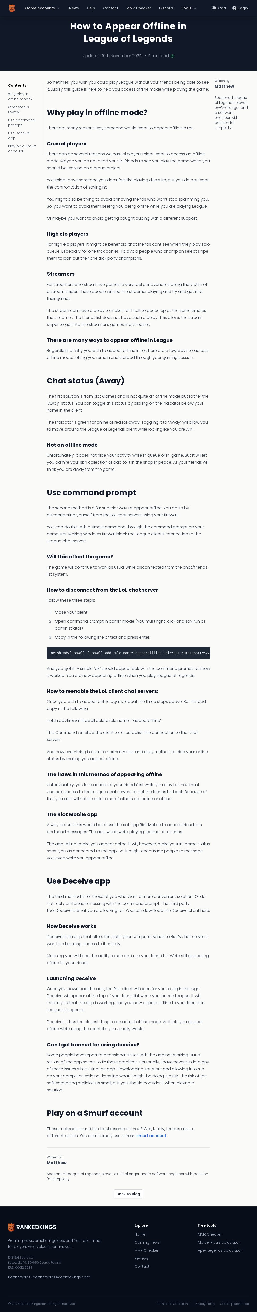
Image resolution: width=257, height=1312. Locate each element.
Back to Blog (128, 1193)
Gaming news (147, 1242)
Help (91, 8)
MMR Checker (138, 8)
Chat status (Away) (18, 110)
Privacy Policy (205, 1304)
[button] (43, 8)
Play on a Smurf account (22, 149)
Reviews (142, 1258)
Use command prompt (21, 123)
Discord (166, 8)
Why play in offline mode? (20, 96)
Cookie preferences (234, 1304)
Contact (110, 8)
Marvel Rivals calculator (219, 1242)
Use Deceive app (19, 136)
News (74, 8)
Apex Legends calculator (220, 1250)
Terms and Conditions (173, 1304)
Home (140, 1234)
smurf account (151, 1136)
